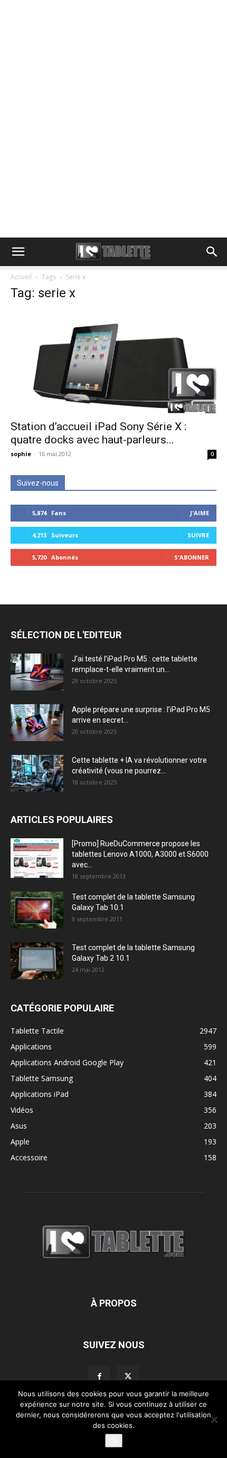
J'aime (199, 513)
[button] (18, 252)
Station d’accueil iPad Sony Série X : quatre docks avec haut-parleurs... (98, 433)
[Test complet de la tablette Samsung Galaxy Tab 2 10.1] (37, 960)
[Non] (214, 1419)
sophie (21, 454)
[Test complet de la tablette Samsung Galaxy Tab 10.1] (37, 910)
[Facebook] (99, 1376)
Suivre (198, 535)
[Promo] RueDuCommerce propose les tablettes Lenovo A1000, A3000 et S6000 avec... (140, 854)
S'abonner (191, 557)
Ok (113, 1440)
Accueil (21, 276)
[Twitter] (127, 1376)
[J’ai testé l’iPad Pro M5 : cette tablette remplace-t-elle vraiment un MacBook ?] (37, 672)
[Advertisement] (113, 118)
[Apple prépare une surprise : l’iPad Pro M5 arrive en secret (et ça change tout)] (37, 722)
